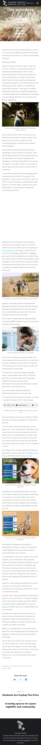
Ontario (23, 666)
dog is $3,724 (27, 456)
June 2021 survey (9, 250)
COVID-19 (13, 666)
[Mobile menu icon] (37, 3)
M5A (19, 666)
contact (26, 740)
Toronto (29, 666)
